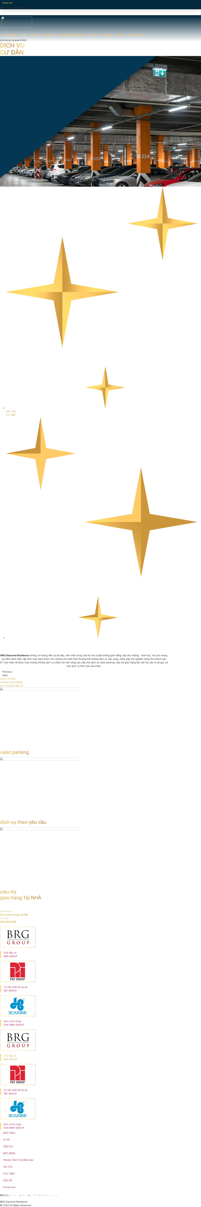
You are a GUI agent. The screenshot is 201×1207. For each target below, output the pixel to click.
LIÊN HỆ (120, 35)
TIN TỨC (93, 35)
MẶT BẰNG (48, 35)
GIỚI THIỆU (9, 35)
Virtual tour (135, 35)
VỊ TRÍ (23, 35)
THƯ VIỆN (107, 35)
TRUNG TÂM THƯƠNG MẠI (71, 35)
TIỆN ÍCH (34, 35)
